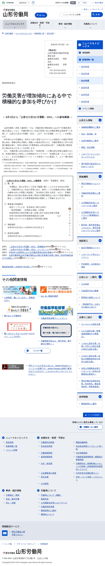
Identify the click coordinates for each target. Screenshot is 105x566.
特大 (85, 3)
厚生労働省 (99, 3)
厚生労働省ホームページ (90, 185)
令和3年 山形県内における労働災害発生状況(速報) (30, 252)
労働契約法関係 (47, 442)
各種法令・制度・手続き (53, 438)
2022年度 (85, 74)
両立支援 (45, 477)
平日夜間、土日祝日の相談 (90, 265)
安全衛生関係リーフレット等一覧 (89, 447)
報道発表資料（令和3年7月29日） (16, 267)
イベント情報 (88, 108)
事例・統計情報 (13, 490)
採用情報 (83, 397)
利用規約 (44, 544)
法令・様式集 (46, 463)
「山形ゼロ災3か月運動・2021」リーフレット (29, 249)
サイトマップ (97, 9)
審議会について (47, 514)
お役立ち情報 (85, 120)
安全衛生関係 (46, 446)
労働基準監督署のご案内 (90, 194)
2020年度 (85, 87)
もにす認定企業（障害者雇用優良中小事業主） (90, 334)
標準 (73, 3)
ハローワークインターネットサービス (90, 155)
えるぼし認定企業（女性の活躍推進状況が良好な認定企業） (90, 359)
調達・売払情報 (88, 147)
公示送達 (85, 284)
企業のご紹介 (85, 317)
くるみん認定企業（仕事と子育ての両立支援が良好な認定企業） (90, 346)
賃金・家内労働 (12, 499)
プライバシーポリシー (26, 544)
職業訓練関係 (81, 442)
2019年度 (85, 94)
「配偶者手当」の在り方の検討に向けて (90, 305)
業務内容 (45, 499)
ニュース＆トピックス (90, 45)
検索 (98, 14)
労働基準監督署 (47, 507)
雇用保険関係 (46, 457)
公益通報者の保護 (48, 473)
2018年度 (85, 101)
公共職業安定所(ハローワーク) (54, 503)
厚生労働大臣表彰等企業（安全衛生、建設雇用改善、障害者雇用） (90, 384)
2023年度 (85, 67)
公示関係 (45, 484)
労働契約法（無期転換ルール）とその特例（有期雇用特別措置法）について (89, 466)
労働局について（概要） (51, 495)
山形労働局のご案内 (89, 141)
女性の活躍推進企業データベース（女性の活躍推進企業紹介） (90, 371)
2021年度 (85, 81)
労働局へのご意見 (90, 427)
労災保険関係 (81, 453)
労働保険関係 (46, 453)
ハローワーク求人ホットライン (90, 255)
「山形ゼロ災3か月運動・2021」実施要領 (27, 247)
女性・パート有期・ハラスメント (89, 478)
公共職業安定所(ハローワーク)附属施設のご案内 (90, 215)
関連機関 (83, 177)
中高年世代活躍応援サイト (87, 473)
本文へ (86, 9)
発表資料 (86, 53)
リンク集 (8, 544)
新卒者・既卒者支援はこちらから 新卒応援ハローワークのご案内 (90, 228)
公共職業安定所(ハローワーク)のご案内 (90, 204)
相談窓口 (83, 241)
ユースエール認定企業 (90, 324)
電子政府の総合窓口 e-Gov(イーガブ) (91, 165)
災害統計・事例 (12, 495)
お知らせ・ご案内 (88, 277)
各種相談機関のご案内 (90, 127)
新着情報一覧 (88, 60)
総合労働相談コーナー (90, 248)
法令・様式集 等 (89, 134)
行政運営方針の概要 (89, 291)
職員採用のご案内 (89, 404)
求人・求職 (10, 503)
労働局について (48, 490)
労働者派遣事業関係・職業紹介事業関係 (89, 458)
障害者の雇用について (90, 297)
